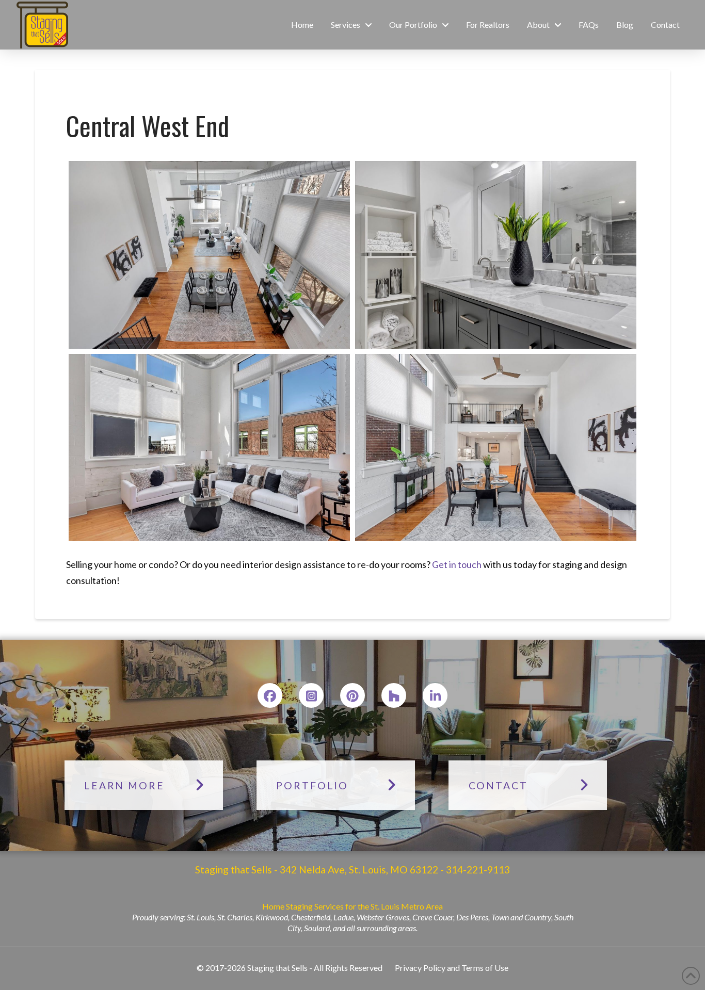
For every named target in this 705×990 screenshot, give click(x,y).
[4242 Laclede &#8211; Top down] (209, 254)
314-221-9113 (477, 869)
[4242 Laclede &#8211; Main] (495, 447)
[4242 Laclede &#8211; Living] (209, 447)
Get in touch (457, 564)
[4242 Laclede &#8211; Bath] (495, 254)
